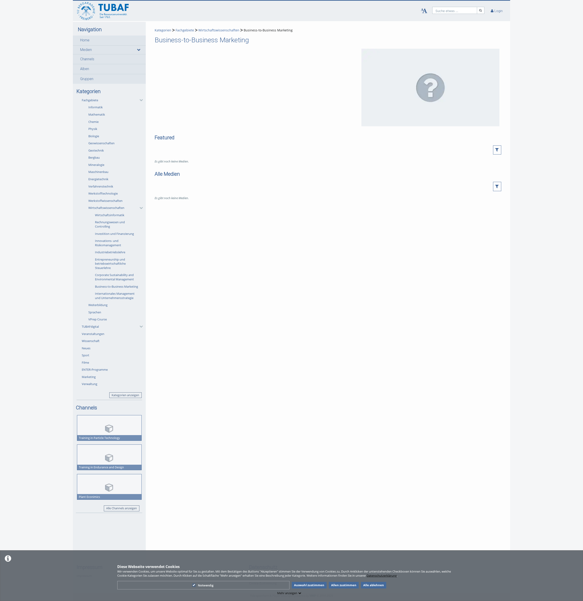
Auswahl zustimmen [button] (309, 585)
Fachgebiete (90, 100)
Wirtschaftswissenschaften (106, 208)
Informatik (95, 107)
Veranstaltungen (93, 334)
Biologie (93, 136)
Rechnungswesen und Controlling (110, 224)
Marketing (89, 377)
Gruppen (86, 79)
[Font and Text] (424, 11)
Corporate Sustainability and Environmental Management (114, 277)
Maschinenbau (98, 172)
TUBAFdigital (90, 327)
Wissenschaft (91, 341)
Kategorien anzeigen (125, 395)
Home (84, 40)
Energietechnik (98, 179)
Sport (85, 355)
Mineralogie (96, 165)
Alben (84, 69)
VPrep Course (97, 319)
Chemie (93, 122)
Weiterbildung (97, 305)
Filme (85, 362)
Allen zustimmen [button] (343, 585)
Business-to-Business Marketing (116, 286)
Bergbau (94, 157)
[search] (454, 10)
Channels (87, 59)
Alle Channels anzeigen (121, 508)
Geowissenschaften (101, 143)
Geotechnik (96, 150)
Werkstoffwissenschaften (105, 201)
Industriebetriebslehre (110, 252)
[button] (109, 40)
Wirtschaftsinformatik (109, 215)
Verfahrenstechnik (100, 186)
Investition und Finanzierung (114, 234)
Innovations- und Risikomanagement (108, 243)
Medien (86, 50)
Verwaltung (89, 384)
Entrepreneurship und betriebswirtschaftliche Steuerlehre (110, 263)
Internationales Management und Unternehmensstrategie (115, 296)
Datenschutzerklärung (382, 575)
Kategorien (163, 30)
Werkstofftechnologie (103, 193)
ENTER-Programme (95, 370)
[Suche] (481, 10)
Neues (86, 348)
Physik (92, 129)
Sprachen (94, 312)
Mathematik (96, 114)
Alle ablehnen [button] (373, 585)
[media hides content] (138, 50)
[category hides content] (140, 100)
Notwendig (205, 585)
